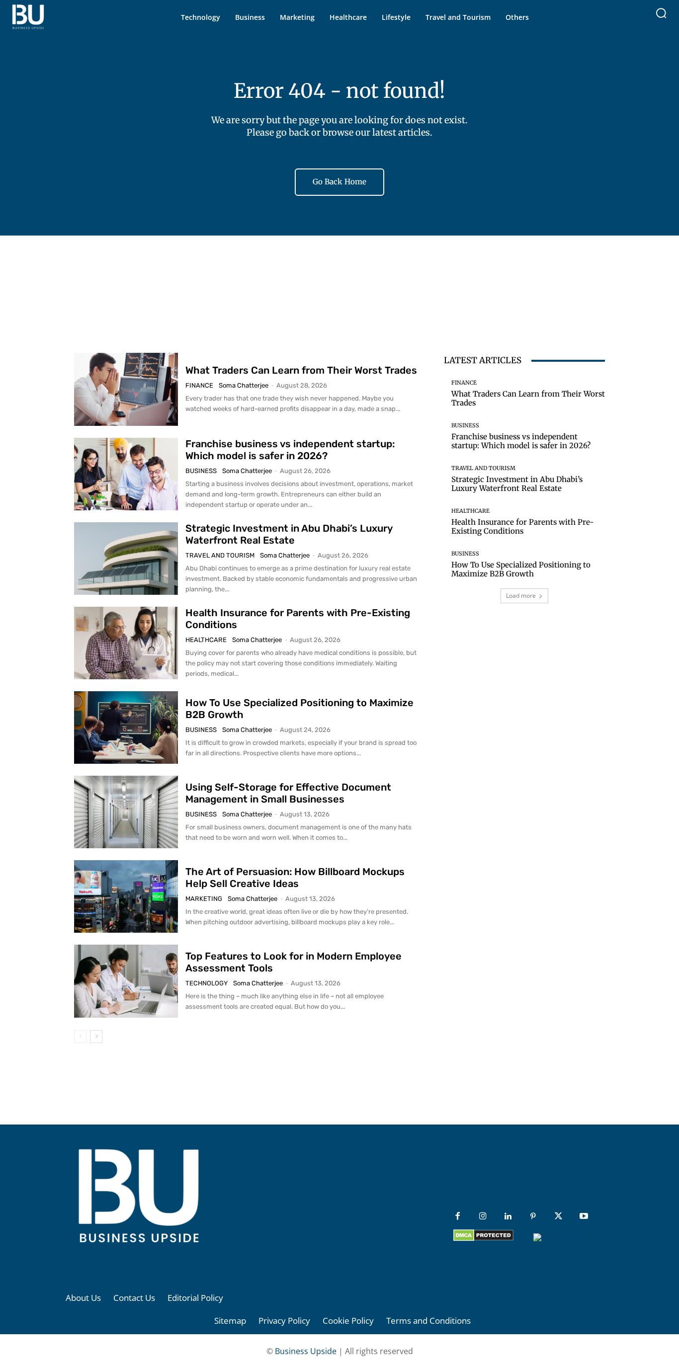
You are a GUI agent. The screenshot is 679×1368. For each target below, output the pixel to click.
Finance (199, 385)
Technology (206, 983)
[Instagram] (483, 1217)
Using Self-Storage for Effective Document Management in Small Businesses (288, 793)
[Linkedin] (508, 1217)
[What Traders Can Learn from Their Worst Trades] (126, 389)
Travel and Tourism (220, 555)
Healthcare (206, 640)
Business (201, 471)
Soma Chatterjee (243, 385)
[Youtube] (584, 1217)
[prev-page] (80, 1036)
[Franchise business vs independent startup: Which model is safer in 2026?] (126, 474)
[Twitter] (558, 1217)
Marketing (203, 898)
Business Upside (306, 1351)
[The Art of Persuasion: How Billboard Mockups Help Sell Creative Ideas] (126, 896)
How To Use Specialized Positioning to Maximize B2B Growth (521, 569)
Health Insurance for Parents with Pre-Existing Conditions (522, 526)
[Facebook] (457, 1217)
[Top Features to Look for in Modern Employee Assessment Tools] (126, 981)
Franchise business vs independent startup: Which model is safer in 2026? (290, 450)
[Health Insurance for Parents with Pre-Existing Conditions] (126, 643)
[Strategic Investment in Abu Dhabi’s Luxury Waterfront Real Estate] (126, 558)
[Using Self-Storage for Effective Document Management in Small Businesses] (126, 812)
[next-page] (96, 1036)
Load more (521, 595)
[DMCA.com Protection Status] (483, 1238)
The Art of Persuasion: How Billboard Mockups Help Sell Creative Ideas (295, 877)
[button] (661, 13)
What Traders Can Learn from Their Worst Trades (301, 370)
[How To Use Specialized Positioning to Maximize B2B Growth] (126, 727)
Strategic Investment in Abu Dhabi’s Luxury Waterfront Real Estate (289, 534)
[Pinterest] (533, 1217)
